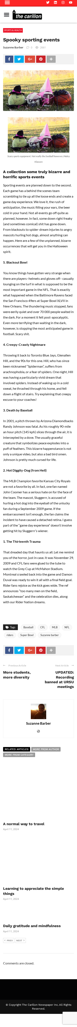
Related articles (17, 749)
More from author (46, 749)
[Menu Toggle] (6, 14)
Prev (10, 940)
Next (19, 940)
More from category (19, 754)
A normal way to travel (23, 824)
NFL (66, 627)
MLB (54, 627)
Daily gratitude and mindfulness (32, 926)
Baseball (28, 627)
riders (10, 635)
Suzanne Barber (13, 47)
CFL (42, 627)
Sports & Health (13, 30)
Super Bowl (26, 635)
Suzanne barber (49, 635)
